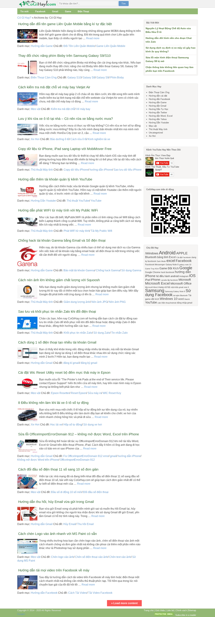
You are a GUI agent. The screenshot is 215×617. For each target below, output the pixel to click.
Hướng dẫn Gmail (42, 362)
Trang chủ (149, 610)
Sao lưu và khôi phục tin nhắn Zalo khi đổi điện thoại (57, 311)
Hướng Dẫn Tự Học (158, 109)
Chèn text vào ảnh (120, 557)
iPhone (155, 279)
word (181, 299)
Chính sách (181, 610)
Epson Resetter (60, 393)
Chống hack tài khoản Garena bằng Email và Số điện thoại (61, 240)
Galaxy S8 (89, 77)
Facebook (40, 11)
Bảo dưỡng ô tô (59, 139)
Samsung (154, 290)
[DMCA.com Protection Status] (164, 615)
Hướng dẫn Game (42, 46)
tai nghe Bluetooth (180, 295)
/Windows (151, 253)
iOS (192, 275)
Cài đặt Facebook (183, 257)
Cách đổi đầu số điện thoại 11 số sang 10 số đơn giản (58, 469)
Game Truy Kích (152, 269)
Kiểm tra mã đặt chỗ (63, 109)
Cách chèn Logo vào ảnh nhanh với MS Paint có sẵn (57, 534)
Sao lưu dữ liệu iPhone (128, 169)
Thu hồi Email (85, 524)
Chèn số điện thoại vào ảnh (91, 557)
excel (170, 261)
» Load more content (124, 603)
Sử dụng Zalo (101, 332)
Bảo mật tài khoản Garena (79, 270)
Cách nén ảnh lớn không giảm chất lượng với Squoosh (59, 280)
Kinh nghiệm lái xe (99, 139)
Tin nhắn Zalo (119, 332)
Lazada (164, 280)
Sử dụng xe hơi (92, 424)
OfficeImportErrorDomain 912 (77, 459)
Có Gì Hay (38, 4)
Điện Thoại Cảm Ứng (44, 77)
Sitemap (192, 610)
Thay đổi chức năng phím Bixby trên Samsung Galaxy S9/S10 (64, 55)
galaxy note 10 (185, 265)
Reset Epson (78, 393)
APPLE (182, 253)
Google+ (21, 614)
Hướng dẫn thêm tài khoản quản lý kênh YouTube (55, 179)
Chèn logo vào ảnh (62, 557)
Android (167, 252)
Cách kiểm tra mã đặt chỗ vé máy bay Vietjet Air (54, 87)
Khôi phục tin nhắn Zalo (78, 332)
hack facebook (167, 272)
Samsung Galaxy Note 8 (175, 291)
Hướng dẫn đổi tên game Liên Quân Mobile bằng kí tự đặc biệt (65, 24)
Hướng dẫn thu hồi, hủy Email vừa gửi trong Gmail (56, 502)
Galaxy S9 (102, 77)
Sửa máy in (94, 393)
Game (68, 11)
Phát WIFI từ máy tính (76, 230)
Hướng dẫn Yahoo (158, 119)
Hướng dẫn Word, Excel (161, 116)
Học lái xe (56, 424)
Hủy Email (69, 524)
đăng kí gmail (71, 362)
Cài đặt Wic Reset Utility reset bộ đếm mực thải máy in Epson (64, 372)
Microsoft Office (180, 283)
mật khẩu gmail (177, 287)
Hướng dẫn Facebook (44, 592)
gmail (113, 456)
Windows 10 (169, 298)
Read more (92, 38)
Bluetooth (151, 257)
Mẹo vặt (35, 109)
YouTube (96, 200)
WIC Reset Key (112, 393)
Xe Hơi (35, 139)
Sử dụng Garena (131, 270)
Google (185, 268)
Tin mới (24, 11)
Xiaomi (187, 299)
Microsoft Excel (157, 283)
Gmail (55, 11)
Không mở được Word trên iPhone (38, 459)
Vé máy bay (83, 109)
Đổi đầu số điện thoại (96, 492)
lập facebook (172, 280)
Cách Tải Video (77, 592)
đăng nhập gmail (184, 303)
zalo (159, 303)
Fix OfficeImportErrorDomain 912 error (86, 456)
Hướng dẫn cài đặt (158, 96)
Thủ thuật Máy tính (42, 169)
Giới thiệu (160, 610)
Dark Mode (161, 261)
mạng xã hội (164, 287)
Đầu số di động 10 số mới (66, 492)
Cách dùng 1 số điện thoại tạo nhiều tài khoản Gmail (57, 342)
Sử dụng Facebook (168, 292)
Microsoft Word (151, 287)
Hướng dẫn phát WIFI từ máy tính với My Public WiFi (58, 210)
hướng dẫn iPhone (101, 169)
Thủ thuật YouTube (78, 200)
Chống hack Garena (108, 270)
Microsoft (185, 279)
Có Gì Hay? (24, 17)
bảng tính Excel (166, 257)
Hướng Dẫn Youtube (43, 200)
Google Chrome (152, 272)
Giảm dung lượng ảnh (77, 301)
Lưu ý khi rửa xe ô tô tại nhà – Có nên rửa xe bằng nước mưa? (65, 118)
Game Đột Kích (169, 268)
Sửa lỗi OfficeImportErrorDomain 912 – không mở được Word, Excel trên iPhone (78, 434)
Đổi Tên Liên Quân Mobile (79, 46)
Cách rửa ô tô (78, 139)
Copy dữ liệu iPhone (76, 169)
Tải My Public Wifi (101, 230)
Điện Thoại (83, 11)
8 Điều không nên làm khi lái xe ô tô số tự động (53, 403)
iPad (147, 280)
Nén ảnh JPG (99, 301)
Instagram (183, 276)
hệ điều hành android (167, 276)
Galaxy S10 (74, 77)
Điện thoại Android (169, 303)
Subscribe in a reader (185, 615)
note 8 (186, 287)
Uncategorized (156, 132)
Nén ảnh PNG (117, 301)
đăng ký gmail (89, 362)
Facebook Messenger (155, 264)
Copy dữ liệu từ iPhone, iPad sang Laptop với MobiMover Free (65, 149)
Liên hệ (170, 610)
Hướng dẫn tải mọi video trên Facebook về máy (53, 570)
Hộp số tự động (72, 424)
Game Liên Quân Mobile (110, 46)
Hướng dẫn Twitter (158, 112)
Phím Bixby (117, 77)
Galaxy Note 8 (172, 264)
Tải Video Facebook (100, 592)
